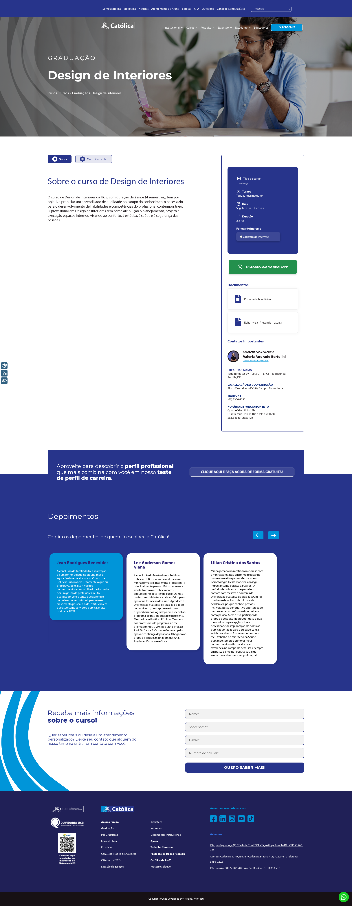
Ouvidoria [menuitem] (208, 8)
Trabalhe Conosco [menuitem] (162, 847)
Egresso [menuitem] (186, 8)
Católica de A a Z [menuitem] (161, 860)
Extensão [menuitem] (223, 27)
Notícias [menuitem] (143, 8)
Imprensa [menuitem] (156, 828)
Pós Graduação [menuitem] (109, 834)
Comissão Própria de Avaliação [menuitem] (118, 853)
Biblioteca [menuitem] (130, 8)
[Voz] (4, 373)
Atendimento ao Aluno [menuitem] (165, 8)
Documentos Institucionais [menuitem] (166, 834)
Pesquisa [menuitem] (206, 27)
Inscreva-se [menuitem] (287, 27)
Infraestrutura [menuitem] (109, 841)
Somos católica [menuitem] (111, 8)
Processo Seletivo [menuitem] (161, 866)
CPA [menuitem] (196, 8)
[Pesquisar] (289, 9)
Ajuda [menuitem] (154, 841)
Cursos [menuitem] (190, 27)
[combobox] (271, 9)
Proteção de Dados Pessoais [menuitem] (168, 853)
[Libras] (4, 365)
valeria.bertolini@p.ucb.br (256, 360)
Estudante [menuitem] (241, 27)
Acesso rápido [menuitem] (110, 822)
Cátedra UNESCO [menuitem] (110, 860)
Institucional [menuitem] (172, 27)
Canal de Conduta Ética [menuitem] (231, 8)
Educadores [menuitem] (261, 27)
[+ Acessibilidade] (4, 380)
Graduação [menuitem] (107, 828)
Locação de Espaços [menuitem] (112, 866)
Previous (258, 535)
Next (273, 535)
